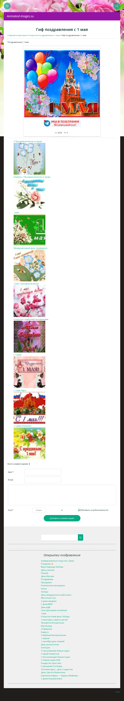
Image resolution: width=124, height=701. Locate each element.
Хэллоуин (45, 647)
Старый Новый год (50, 653)
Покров (44, 573)
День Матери (47, 576)
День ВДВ (45, 607)
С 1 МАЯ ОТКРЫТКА (22, 426)
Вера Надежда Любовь (52, 566)
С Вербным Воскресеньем (53, 635)
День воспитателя (50, 644)
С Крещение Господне (51, 666)
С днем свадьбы (49, 601)
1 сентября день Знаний (52, 641)
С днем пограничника (51, 678)
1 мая (16, 212)
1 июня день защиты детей (54, 619)
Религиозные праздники (53, 585)
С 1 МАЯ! (17, 354)
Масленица (46, 626)
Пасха (44, 588)
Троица (44, 591)
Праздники (46, 582)
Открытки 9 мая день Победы (55, 616)
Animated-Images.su (20, 16)
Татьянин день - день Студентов (57, 669)
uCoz (118, 691)
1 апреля (45, 638)
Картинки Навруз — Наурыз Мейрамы (59, 675)
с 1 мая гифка (20, 390)
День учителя (47, 570)
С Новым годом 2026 (50, 660)
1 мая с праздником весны (26, 283)
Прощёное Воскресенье (52, 622)
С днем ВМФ (47, 604)
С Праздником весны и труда (28, 141)
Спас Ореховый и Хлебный (54, 610)
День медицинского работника (56, 594)
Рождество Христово (51, 663)
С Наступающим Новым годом (55, 657)
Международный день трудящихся (30, 248)
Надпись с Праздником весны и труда (32, 177)
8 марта (45, 632)
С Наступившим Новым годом (55, 650)
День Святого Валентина (53, 672)
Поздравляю (47, 579)
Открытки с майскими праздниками (31, 319)
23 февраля (46, 629)
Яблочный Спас (48, 598)
